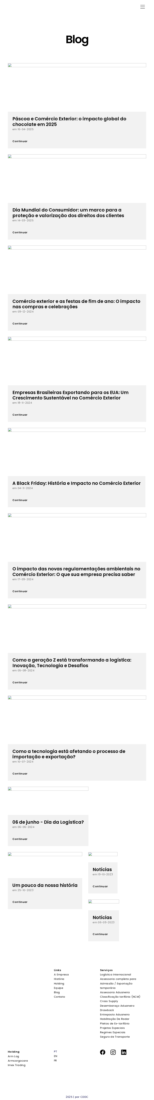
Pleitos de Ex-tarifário (114, 1023)
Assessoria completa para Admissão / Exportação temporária (118, 983)
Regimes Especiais (113, 1032)
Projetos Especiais (112, 1028)
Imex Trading (16, 1065)
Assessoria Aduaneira (115, 992)
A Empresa (61, 974)
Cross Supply (109, 1001)
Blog (57, 992)
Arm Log (13, 1056)
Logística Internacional (115, 974)
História (59, 979)
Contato (59, 997)
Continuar (20, 141)
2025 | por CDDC (77, 1097)
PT (55, 1051)
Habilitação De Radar (115, 1019)
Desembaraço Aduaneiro (117, 1006)
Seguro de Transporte (115, 1037)
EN (55, 1056)
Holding (59, 983)
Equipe (58, 988)
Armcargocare (18, 1061)
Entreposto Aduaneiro (115, 1014)
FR (55, 1060)
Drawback (107, 1010)
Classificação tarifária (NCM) (120, 997)
